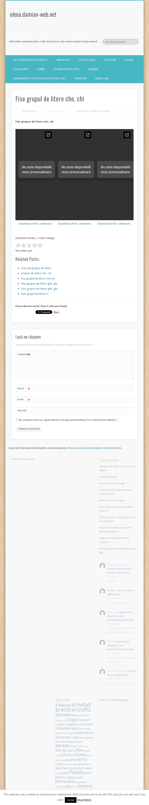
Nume (23, 389)
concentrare (60, 720)
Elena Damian (29, 110)
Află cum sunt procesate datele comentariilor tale (94, 448)
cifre (86, 715)
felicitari (62, 745)
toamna (85, 786)
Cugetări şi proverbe (79, 724)
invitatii (59, 764)
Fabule (79, 741)
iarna (82, 759)
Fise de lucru (87, 59)
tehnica (74, 786)
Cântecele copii (66, 728)
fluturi (87, 750)
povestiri (78, 777)
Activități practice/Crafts (30, 59)
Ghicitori (110, 59)
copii (72, 719)
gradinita (71, 760)
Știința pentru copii (66, 69)
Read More (84, 800)
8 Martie (63, 705)
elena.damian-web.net (33, 14)
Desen (80, 728)
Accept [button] (70, 800)
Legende (93, 69)
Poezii (75, 772)
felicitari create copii (79, 746)
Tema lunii (102, 78)
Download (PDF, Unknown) (35, 223)
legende (80, 764)
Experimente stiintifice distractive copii (39, 78)
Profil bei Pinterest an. (23, 459)
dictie (87, 728)
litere (88, 764)
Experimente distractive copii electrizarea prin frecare (120, 615)
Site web (22, 410)
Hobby (41, 69)
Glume (129, 59)
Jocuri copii (20, 69)
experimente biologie (64, 733)
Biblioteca (63, 59)
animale (63, 714)
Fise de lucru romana (100, 110)
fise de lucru (65, 750)
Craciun (83, 719)
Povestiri (80, 78)
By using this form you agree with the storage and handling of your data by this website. (68, 419)
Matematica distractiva (69, 768)
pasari (58, 773)
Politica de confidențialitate (114, 700)
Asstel (110, 590)
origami (87, 768)
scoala (65, 786)
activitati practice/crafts (73, 707)
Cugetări (60, 724)
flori (80, 750)
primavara (64, 781)
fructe (58, 755)
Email (23, 400)
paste (65, 773)
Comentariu (23, 354)
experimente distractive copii (74, 734)
